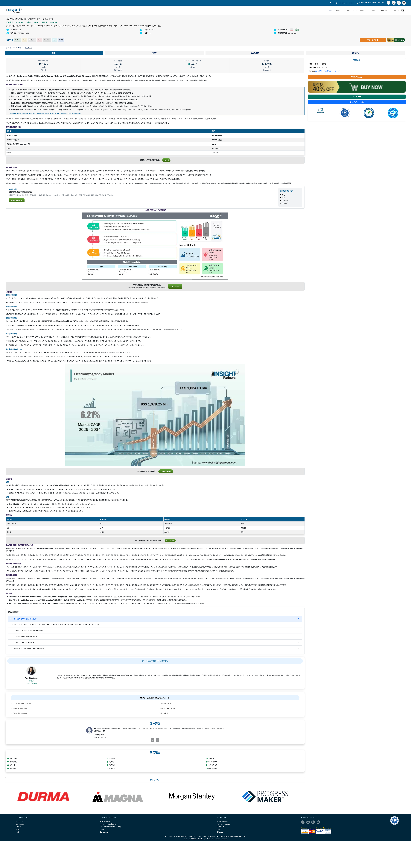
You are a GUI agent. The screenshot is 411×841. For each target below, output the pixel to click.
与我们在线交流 (357, 102)
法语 (39, 40)
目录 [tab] (155, 53)
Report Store (352, 10)
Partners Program (223, 824)
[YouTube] (404, 3)
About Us (19, 821)
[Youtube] (318, 824)
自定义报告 (356, 96)
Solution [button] (362, 10)
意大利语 (46, 40)
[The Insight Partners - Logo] (14, 10)
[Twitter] (394, 3)
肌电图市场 (28, 48)
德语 (24, 40)
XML (17, 832)
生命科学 (20, 48)
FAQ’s (102, 829)
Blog (218, 829)
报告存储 (12, 48)
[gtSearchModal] (403, 10)
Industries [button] (339, 10)
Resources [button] (373, 10)
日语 (54, 40)
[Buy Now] (396, 40)
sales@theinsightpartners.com (343, 3)
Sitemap (220, 832)
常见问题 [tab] (256, 53)
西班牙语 (31, 40)
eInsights (384, 10)
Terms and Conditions (108, 824)
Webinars (220, 827)
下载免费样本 (371, 40)
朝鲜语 (61, 40)
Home (330, 10)
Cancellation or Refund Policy (110, 827)
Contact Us (395, 10)
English (17, 40)
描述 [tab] (54, 53)
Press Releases (222, 821)
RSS (17, 829)
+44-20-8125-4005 (377, 3)
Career (18, 827)
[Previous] (144, 740)
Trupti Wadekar (31, 678)
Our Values (104, 832)
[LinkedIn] (399, 3)
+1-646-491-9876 (365, 3)
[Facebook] (388, 3)
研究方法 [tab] (356, 53)
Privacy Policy (105, 821)
